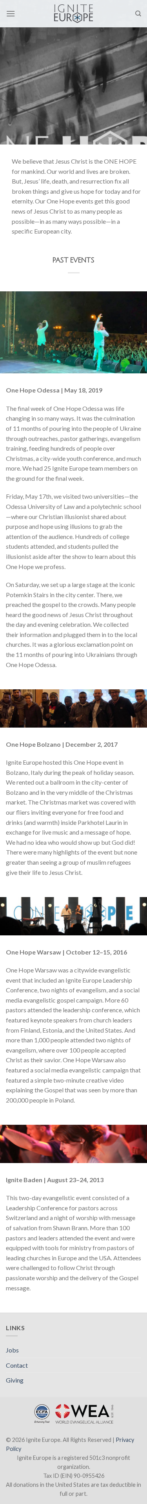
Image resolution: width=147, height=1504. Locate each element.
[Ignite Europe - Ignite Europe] (73, 13)
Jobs (12, 1350)
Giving (15, 1380)
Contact (17, 1365)
